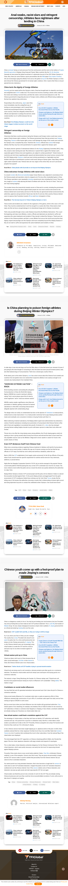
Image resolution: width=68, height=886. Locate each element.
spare (5, 640)
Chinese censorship (22, 782)
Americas (19, 6)
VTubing (35, 784)
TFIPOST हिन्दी (34, 871)
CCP (15, 455)
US (50, 72)
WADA (50, 490)
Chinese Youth (47, 782)
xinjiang (58, 226)
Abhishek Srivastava (28, 25)
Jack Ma (52, 623)
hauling (21, 628)
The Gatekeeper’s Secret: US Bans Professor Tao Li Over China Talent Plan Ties (18, 267)
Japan (24, 103)
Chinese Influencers (35, 782)
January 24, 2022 (41, 25)
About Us (34, 864)
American (20, 175)
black (37, 196)
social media (43, 490)
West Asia (50, 6)
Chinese (38, 142)
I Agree (38, 884)
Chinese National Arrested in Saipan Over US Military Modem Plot (57, 281)
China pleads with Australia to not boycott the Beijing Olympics (31, 167)
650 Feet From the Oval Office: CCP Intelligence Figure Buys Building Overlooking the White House (37, 268)
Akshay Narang (27, 577)
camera (15, 181)
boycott (44, 79)
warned (51, 142)
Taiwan (13, 140)
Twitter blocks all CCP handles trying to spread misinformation (31, 666)
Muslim (6, 72)
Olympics (20, 157)
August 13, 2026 (56, 270)
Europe (58, 6)
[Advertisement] (34, 298)
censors (57, 763)
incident (13, 175)
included (58, 731)
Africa (65, 6)
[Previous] (49, 125)
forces (49, 478)
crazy (16, 638)
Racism (52, 226)
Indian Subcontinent (38, 6)
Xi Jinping (52, 626)
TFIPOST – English (34, 868)
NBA (43, 76)
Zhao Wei (46, 753)
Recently (6, 90)
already (11, 70)
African (31, 196)
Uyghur (62, 70)
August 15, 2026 (37, 275)
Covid (34, 226)
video (46, 425)
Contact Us (34, 866)
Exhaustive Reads (43, 226)
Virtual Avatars (27, 784)
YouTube (21, 660)
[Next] (52, 125)
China (48, 25)
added (57, 680)
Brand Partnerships (34, 877)
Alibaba (6, 626)
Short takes (56, 782)
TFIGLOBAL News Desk (27, 315)
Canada (26, 6)
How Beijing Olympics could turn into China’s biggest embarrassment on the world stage (19, 124)
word (29, 375)
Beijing (41, 148)
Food (29, 490)
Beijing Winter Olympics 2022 (18, 226)
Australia (56, 72)
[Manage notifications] (63, 869)
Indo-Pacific (9, 6)
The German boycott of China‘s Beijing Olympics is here (29, 200)
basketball (27, 175)
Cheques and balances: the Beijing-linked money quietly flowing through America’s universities (51, 114)
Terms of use (34, 879)
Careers (34, 875)
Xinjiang (59, 138)
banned (30, 660)
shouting (30, 179)
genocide (12, 72)
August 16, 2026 (17, 533)
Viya (59, 704)
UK (52, 72)
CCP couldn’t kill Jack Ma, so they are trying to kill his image (30, 632)
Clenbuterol (49, 412)
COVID (18, 92)
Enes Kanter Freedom (55, 76)
